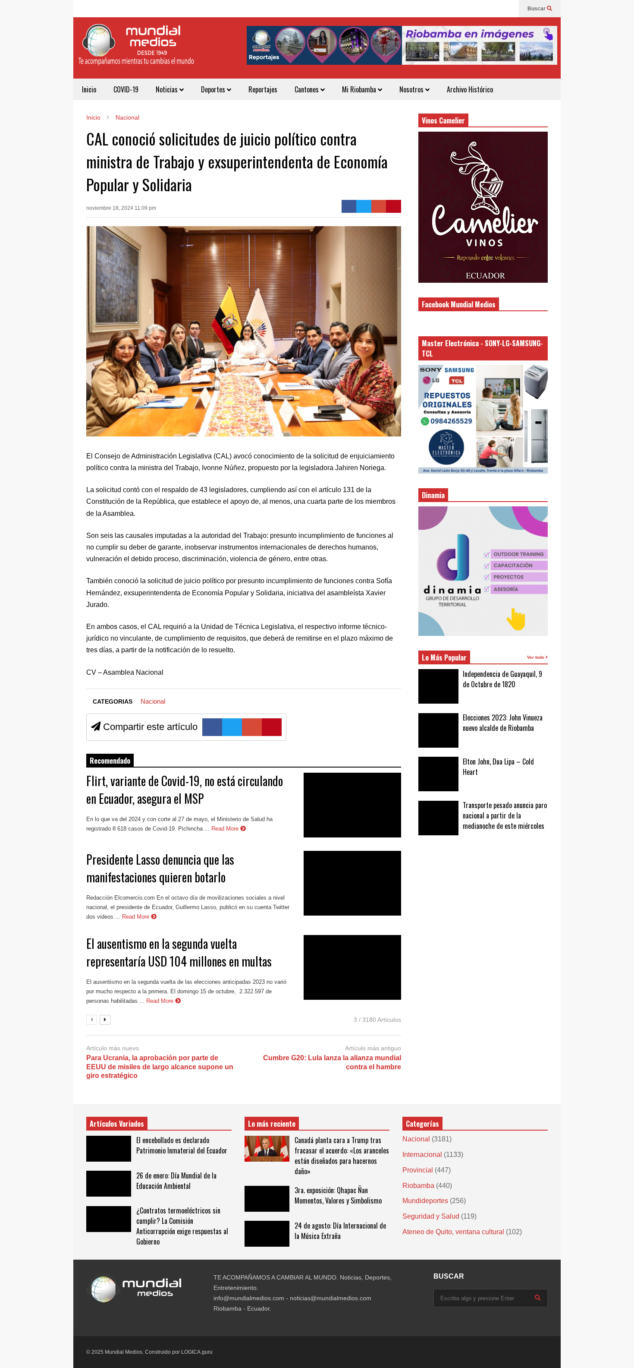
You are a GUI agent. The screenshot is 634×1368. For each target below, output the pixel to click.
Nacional (153, 701)
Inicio (89, 89)
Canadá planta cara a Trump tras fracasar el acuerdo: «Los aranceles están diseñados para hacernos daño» (342, 1155)
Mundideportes (425, 1200)
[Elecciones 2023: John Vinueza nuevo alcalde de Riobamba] (438, 730)
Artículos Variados (117, 1123)
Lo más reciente (271, 1123)
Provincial (417, 1170)
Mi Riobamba (360, 89)
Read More (225, 828)
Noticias (167, 89)
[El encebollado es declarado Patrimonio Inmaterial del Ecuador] (108, 1149)
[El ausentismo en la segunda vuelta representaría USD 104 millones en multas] (352, 967)
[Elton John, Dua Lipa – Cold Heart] (438, 774)
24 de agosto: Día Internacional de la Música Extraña (340, 1230)
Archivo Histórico (470, 89)
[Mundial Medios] (135, 51)
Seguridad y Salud (430, 1216)
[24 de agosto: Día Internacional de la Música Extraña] (267, 1234)
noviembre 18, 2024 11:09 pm (121, 208)
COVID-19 (125, 89)
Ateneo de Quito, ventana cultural (453, 1231)
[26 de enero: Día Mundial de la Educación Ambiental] (108, 1184)
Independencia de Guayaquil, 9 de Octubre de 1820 (502, 679)
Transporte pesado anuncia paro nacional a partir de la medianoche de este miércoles (505, 815)
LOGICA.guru (197, 1352)
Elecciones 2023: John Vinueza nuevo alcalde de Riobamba (503, 722)
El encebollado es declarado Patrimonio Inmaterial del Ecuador (181, 1145)
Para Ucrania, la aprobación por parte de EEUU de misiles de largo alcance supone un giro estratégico (159, 1067)
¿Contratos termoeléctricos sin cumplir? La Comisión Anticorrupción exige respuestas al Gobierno (182, 1226)
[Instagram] (494, 8)
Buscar (537, 9)
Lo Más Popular (444, 657)
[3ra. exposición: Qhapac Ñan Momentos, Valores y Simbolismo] (267, 1199)
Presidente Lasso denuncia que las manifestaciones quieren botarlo (160, 868)
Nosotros (412, 89)
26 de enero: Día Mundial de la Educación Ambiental (176, 1180)
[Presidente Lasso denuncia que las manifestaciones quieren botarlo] (352, 883)
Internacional (422, 1154)
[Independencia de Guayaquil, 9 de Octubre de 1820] (438, 686)
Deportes (214, 89)
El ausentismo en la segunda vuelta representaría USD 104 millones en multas (179, 952)
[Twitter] (363, 206)
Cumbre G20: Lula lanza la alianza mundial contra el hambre (332, 1062)
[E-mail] (378, 206)
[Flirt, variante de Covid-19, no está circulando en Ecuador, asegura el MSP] (352, 805)
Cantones (307, 89)
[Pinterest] (393, 206)
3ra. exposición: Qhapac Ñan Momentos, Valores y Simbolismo (338, 1195)
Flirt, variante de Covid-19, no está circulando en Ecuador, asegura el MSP (184, 789)
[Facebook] (508, 8)
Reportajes (262, 89)
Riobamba (418, 1185)
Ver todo (536, 657)
